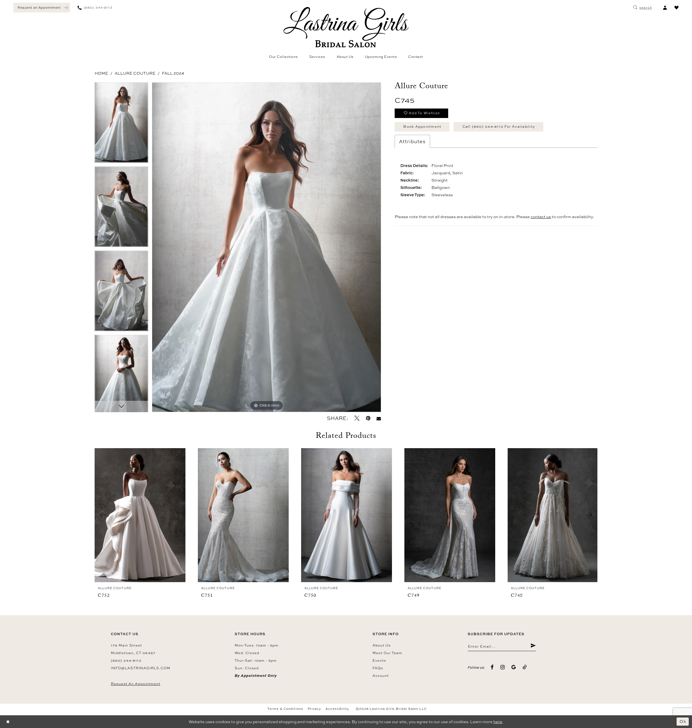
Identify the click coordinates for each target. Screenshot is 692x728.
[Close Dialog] (8, 721)
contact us (541, 216)
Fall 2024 (173, 73)
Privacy (314, 709)
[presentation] (140, 515)
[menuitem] (42, 7)
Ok (683, 721)
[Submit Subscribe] (533, 646)
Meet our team (387, 652)
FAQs (377, 667)
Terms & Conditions (285, 709)
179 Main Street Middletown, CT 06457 (133, 649)
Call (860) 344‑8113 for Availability (499, 126)
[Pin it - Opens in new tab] (368, 418)
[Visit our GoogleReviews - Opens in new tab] (513, 667)
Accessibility (337, 709)
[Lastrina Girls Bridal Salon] (346, 27)
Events (379, 660)
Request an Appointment (135, 683)
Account (380, 675)
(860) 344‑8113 (126, 660)
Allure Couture (135, 73)
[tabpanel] (121, 124)
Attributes (412, 141)
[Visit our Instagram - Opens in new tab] (502, 667)
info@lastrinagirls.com (140, 667)
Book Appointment (422, 126)
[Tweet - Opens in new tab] (357, 418)
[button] (665, 7)
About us (381, 645)
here (497, 721)
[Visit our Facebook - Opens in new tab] (492, 667)
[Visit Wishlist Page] (676, 7)
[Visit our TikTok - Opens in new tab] (524, 667)
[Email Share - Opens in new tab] (379, 418)
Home (101, 73)
